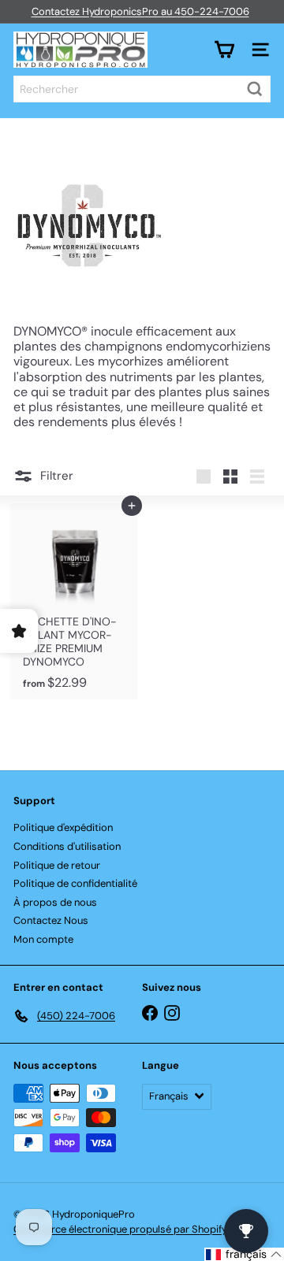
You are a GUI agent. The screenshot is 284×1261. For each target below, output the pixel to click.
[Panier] (224, 49)
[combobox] (142, 89)
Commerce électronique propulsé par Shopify (120, 1229)
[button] (244, 1254)
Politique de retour (56, 865)
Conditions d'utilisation (67, 846)
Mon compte (43, 939)
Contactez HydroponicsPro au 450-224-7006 (140, 11)
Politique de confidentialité (75, 883)
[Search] (255, 89)
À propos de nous (55, 902)
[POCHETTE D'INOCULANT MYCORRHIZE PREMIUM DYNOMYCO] (73, 601)
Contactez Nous (50, 920)
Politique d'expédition (63, 827)
